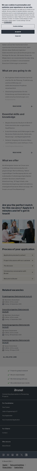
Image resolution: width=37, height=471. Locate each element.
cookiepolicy (7, 22)
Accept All (18, 31)
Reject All (17, 36)
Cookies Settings (18, 26)
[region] (18, 21)
